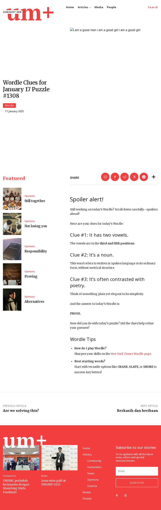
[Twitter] (134, 177)
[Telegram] (144, 177)
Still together (35, 201)
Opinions (30, 196)
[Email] (105, 177)
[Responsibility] (12, 249)
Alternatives (34, 302)
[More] (153, 177)
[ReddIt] (124, 177)
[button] (153, 7)
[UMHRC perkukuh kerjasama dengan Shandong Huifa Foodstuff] (21, 457)
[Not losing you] (12, 224)
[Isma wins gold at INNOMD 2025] (59, 457)
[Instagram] (125, 495)
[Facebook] (115, 177)
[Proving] (12, 274)
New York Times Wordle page (131, 354)
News (44, 476)
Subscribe (137, 482)
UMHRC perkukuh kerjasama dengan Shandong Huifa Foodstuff (16, 486)
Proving (31, 276)
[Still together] (12, 199)
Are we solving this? (21, 410)
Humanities (9, 476)
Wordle (9, 105)
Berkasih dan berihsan (137, 410)
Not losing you (36, 226)
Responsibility (36, 251)
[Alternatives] (12, 299)
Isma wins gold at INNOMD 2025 (53, 482)
